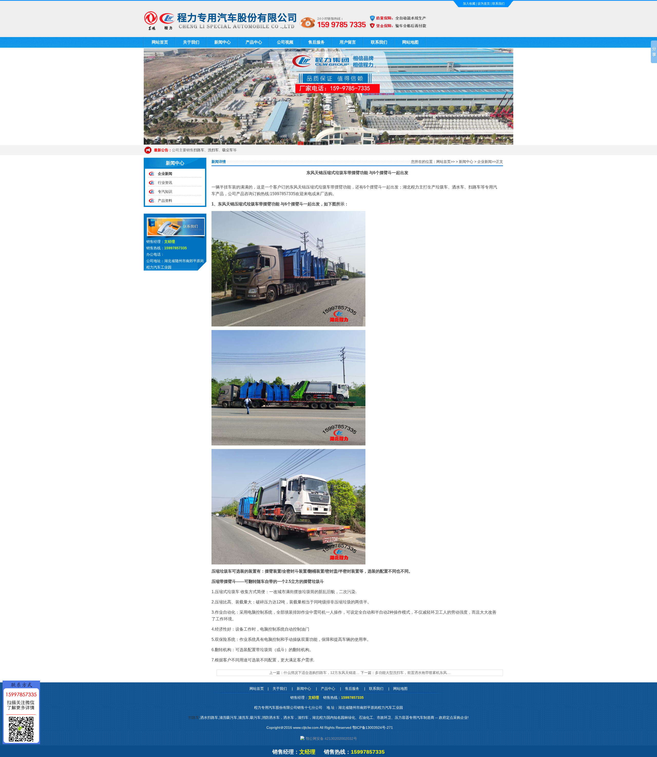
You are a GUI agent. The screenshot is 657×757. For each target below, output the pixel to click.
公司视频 (285, 42)
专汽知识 (165, 192)
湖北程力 (411, 187)
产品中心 (254, 42)
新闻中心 (222, 42)
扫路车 (199, 150)
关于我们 (191, 42)
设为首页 (484, 3)
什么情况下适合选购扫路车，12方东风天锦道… (322, 673)
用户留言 (348, 42)
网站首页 (160, 42)
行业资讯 (165, 183)
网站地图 (410, 42)
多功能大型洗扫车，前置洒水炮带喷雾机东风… (412, 673)
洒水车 (458, 187)
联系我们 (498, 3)
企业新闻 (165, 174)
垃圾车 (324, 187)
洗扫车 (213, 150)
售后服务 (316, 42)
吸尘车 (227, 150)
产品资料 (165, 200)
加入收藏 (469, 3)
